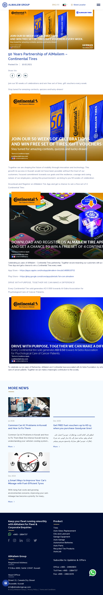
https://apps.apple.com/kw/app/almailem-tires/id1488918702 (47, 270)
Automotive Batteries (63, 542)
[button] (65, 5)
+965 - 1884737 (20, 534)
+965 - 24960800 (68, 567)
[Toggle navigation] (98, 5)
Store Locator (80, 5)
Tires (55, 527)
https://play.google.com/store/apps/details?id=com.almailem (47, 276)
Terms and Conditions (47, 589)
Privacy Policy (33, 589)
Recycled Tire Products (63, 548)
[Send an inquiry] (6, 583)
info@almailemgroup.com (19, 587)
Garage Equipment (61, 536)
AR (58, 5)
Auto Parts (58, 545)
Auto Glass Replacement (64, 530)
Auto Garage (59, 539)
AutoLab (57, 551)
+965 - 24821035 (66, 574)
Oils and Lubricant (61, 533)
